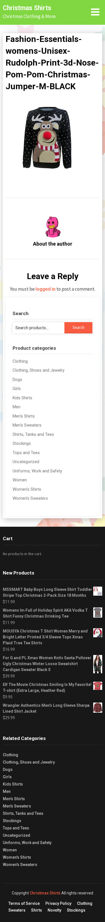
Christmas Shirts (27, 8)
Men (16, 406)
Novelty (54, 910)
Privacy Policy (58, 903)
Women (20, 480)
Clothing (20, 361)
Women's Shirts (27, 489)
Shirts (36, 910)
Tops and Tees (26, 452)
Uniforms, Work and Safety (37, 471)
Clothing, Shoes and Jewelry (38, 370)
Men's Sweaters (27, 425)
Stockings (22, 443)
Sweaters (16, 910)
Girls (17, 388)
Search (79, 327)
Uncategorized (26, 461)
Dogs (17, 379)
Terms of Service (24, 903)
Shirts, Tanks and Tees (33, 434)
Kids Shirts (22, 397)
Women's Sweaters (30, 498)
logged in (45, 289)
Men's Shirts (24, 416)
